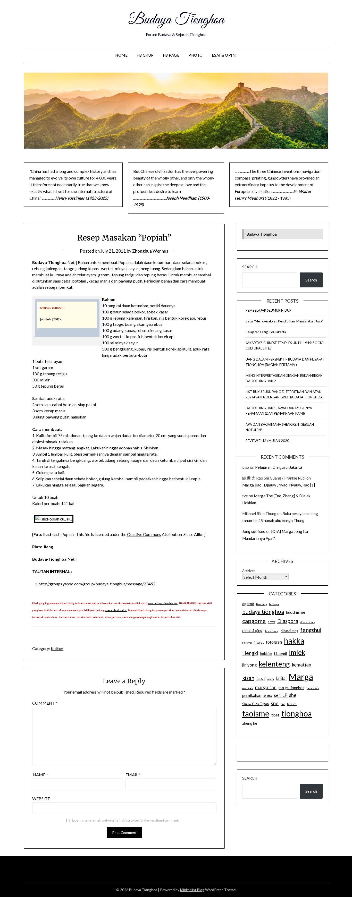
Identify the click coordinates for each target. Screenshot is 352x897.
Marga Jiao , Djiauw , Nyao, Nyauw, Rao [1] (278, 485)
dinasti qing (252, 630)
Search (249, 266)
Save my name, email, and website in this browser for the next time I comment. (125, 820)
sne (275, 703)
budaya (274, 604)
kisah (248, 677)
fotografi (274, 642)
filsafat (259, 642)
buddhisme (295, 612)
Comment (45, 702)
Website (41, 798)
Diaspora (287, 621)
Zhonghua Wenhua (150, 251)
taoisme (255, 713)
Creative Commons (144, 534)
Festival (247, 642)
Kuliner (57, 648)
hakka (294, 640)
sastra (267, 696)
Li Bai (281, 678)
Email (133, 774)
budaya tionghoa (263, 611)
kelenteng (274, 664)
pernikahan (251, 695)
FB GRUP (145, 55)
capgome (254, 620)
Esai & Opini (224, 55)
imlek (297, 652)
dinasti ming (307, 621)
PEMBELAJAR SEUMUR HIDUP (268, 310)
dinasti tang (289, 631)
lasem (270, 678)
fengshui (310, 630)
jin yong (249, 665)
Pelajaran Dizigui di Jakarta (266, 332)
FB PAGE (171, 55)
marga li (247, 688)
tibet (275, 715)
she (292, 695)
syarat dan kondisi (116, 610)
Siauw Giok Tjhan (255, 704)
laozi (260, 678)
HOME (121, 55)
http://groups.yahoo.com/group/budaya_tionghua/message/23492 (97, 583)
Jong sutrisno (253, 531)
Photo (195, 55)
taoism (292, 704)
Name (40, 774)
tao (283, 704)
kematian (301, 665)
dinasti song (272, 631)
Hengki (250, 653)
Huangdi (280, 654)
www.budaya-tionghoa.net (163, 603)
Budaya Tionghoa (176, 20)
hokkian (266, 654)
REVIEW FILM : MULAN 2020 (267, 441)
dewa (271, 622)
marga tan (265, 687)
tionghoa (296, 713)
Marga (301, 676)
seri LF (280, 695)
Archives (248, 571)
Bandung (261, 604)
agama (248, 603)
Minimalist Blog (192, 889)
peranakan (312, 688)
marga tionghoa (291, 688)
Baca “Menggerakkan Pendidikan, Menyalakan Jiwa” (284, 321)
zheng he (249, 723)
